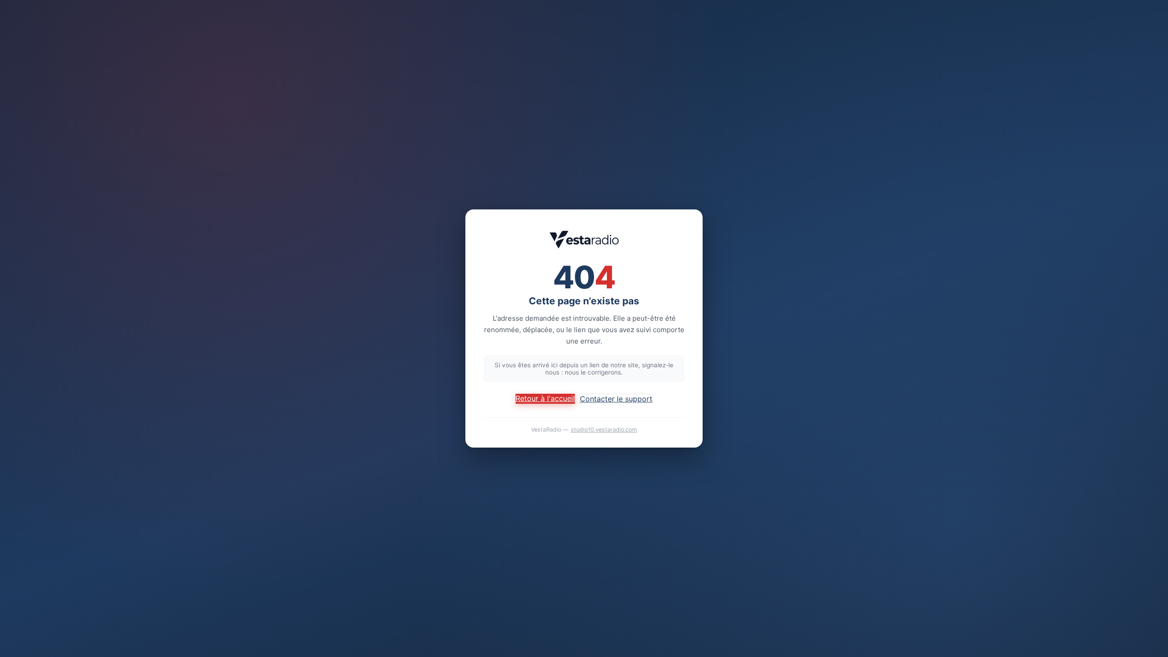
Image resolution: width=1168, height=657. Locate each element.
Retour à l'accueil (545, 398)
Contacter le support (616, 398)
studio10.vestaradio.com (604, 429)
